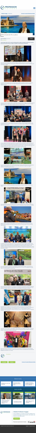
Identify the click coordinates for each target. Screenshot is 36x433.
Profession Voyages (4, 13)
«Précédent (4, 362)
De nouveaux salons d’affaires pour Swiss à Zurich (17, 383)
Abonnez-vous (16, 418)
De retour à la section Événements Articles (28, 13)
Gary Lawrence (8, 354)
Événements (10, 13)
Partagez (31, 38)
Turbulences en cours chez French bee (5, 384)
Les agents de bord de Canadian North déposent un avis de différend (29, 383)
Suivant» (11, 362)
